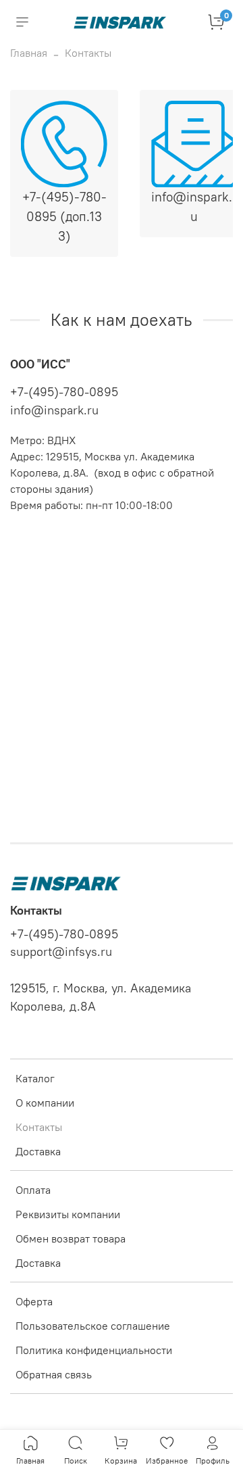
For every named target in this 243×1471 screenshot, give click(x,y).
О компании (45, 1102)
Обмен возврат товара (71, 1238)
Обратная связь (54, 1374)
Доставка (38, 1151)
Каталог (35, 1078)
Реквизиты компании (68, 1214)
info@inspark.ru (54, 410)
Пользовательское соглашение (93, 1325)
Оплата (33, 1190)
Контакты (39, 1127)
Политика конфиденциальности (94, 1350)
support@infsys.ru (61, 951)
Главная (28, 52)
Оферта (34, 1301)
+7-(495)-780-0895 (64, 392)
